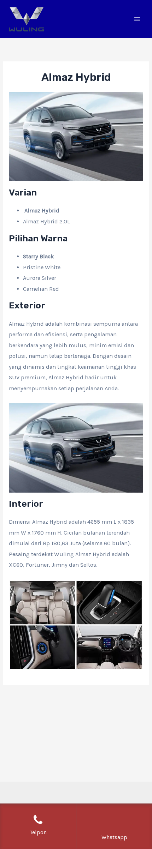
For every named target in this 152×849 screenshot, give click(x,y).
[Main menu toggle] (137, 19)
